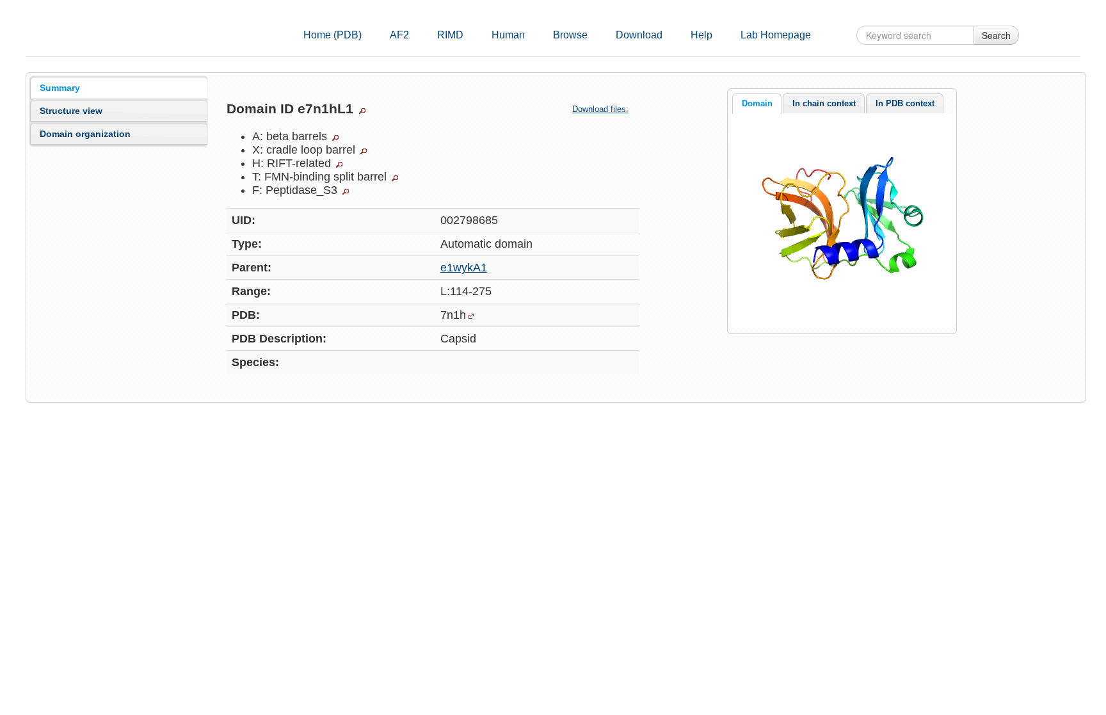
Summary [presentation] (60, 88)
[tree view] (362, 111)
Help (701, 34)
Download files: (600, 109)
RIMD (450, 34)
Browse (570, 34)
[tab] (118, 88)
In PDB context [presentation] (905, 103)
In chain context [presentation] (824, 103)
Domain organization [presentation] (85, 134)
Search (996, 35)
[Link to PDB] (471, 316)
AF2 (399, 34)
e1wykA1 (463, 267)
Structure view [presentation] (71, 111)
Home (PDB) (332, 34)
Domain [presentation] (757, 103)
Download (639, 34)
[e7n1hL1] (842, 219)
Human (508, 34)
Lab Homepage (776, 34)
